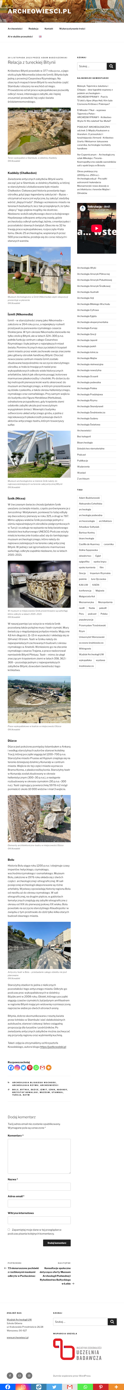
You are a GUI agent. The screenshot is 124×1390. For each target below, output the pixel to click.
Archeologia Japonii (87, 340)
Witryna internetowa (21, 1213)
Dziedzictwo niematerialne (90, 448)
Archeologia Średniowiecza (91, 412)
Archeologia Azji (85, 298)
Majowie (100, 590)
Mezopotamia (105, 602)
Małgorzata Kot (87, 596)
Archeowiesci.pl (40, 11)
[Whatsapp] (36, 1067)
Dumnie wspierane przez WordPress (72, 1375)
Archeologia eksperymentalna (92, 322)
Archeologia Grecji (86, 334)
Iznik (52, 1089)
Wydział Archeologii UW (91, 654)
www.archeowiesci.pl (17, 1337)
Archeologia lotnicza (87, 352)
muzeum (45, 1092)
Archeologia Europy (87, 328)
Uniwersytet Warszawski (91, 637)
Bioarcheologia (85, 442)
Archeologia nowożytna (89, 370)
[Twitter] (23, 1067)
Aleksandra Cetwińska (90, 503)
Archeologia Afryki (86, 267)
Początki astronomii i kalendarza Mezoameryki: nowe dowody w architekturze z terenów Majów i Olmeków (93, 185)
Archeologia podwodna (89, 382)
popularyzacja (86, 619)
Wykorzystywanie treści (72, 28)
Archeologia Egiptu (87, 316)
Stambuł (57, 1092)
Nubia (92, 608)
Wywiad (81, 472)
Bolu (15, 1089)
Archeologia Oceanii (87, 376)
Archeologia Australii (87, 292)
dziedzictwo (85, 555)
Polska (104, 613)
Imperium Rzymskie (100, 573)
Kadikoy (62, 1089)
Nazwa (13, 1179)
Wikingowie (85, 648)
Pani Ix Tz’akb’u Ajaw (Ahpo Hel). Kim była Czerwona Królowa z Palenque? (95, 100)
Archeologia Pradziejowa (90, 394)
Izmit (43, 1089)
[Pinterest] (30, 1067)
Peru (81, 613)
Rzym (82, 631)
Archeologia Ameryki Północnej (93, 274)
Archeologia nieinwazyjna (90, 364)
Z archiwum (83, 478)
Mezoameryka (86, 602)
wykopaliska (85, 660)
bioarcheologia (86, 538)
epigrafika (84, 561)
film (102, 567)
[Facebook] (11, 1067)
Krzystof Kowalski (25, 1092)
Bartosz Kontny (87, 532)
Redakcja (33, 28)
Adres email (16, 1196)
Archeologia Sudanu (87, 418)
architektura (105, 521)
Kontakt (49, 28)
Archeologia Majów (87, 358)
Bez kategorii (84, 436)
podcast (92, 613)
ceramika (109, 544)
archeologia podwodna (90, 515)
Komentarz (16, 1135)
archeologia (85, 509)
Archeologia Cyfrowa (88, 310)
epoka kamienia (87, 567)
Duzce (35, 1089)
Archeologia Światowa (88, 424)
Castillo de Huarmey (89, 544)
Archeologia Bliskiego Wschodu (34, 1082)
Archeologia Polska (87, 388)
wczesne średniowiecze (91, 642)
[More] (49, 1067)
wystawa (100, 660)
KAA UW (83, 584)
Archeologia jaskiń (86, 346)
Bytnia (24, 1089)
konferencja (85, 590)
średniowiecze (86, 666)
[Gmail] (42, 1067)
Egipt (98, 555)
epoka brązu (100, 561)
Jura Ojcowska (98, 579)
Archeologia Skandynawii (90, 406)
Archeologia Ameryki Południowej (94, 279)
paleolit (103, 608)
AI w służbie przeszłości (20, 36)
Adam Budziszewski (54, 58)
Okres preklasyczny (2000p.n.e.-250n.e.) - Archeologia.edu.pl (88, 175)
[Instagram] (17, 1067)
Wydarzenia (83, 466)
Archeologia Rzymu (25, 1085)
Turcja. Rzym (21, 1095)
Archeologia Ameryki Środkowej (93, 286)
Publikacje (82, 460)
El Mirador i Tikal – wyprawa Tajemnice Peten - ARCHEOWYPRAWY (91, 114)
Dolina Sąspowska (88, 550)
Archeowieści (15, 28)
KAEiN (95, 584)
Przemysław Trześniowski (92, 625)
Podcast (81, 454)
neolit (82, 608)
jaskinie (83, 579)
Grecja (82, 573)
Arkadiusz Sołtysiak (89, 526)
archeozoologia (87, 521)
